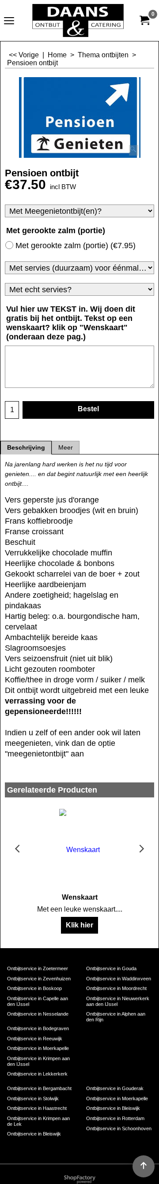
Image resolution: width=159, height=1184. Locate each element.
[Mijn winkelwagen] (144, 20)
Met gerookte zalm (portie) (75, 245)
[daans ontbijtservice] (77, 20)
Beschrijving (26, 447)
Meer (65, 447)
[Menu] (9, 21)
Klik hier (79, 925)
